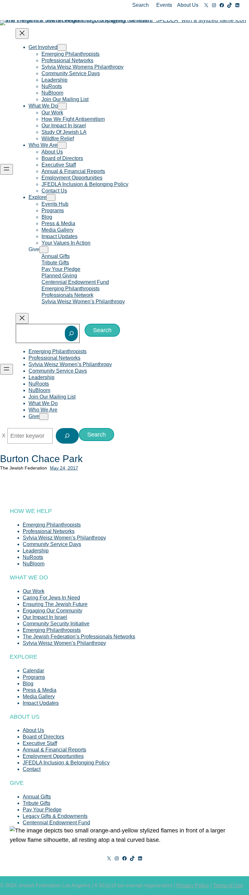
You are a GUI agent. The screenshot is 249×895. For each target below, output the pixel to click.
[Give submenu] (43, 249)
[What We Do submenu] (62, 106)
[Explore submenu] (50, 197)
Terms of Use (228, 885)
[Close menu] (22, 33)
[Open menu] (6, 169)
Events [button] (164, 5)
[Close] (3, 436)
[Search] (71, 333)
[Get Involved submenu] (61, 47)
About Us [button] (187, 5)
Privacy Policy (192, 885)
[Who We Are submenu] (61, 145)
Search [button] (140, 5)
